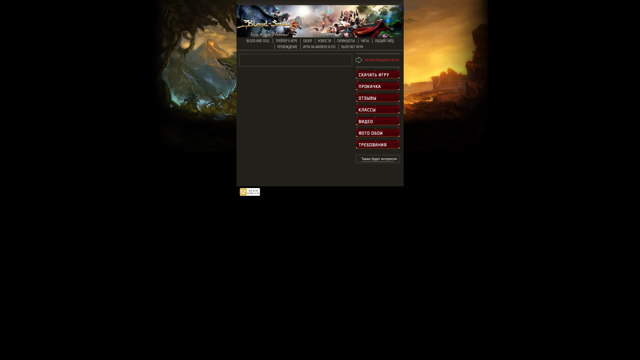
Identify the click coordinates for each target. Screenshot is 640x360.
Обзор (307, 40)
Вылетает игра (352, 46)
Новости (324, 40)
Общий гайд (384, 40)
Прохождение (287, 46)
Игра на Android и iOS (319, 46)
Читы (365, 40)
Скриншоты (346, 40)
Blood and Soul (258, 40)
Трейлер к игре (286, 40)
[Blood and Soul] (266, 28)
